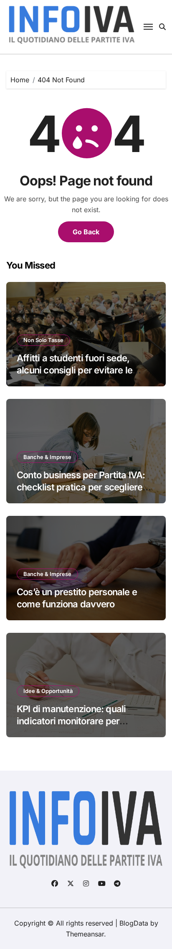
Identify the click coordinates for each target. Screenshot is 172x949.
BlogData (133, 923)
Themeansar (85, 934)
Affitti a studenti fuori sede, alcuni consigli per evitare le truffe (74, 370)
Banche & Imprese (47, 457)
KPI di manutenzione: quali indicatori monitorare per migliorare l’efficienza (71, 720)
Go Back (86, 232)
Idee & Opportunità (48, 691)
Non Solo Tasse (43, 340)
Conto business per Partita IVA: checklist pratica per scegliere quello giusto (81, 486)
